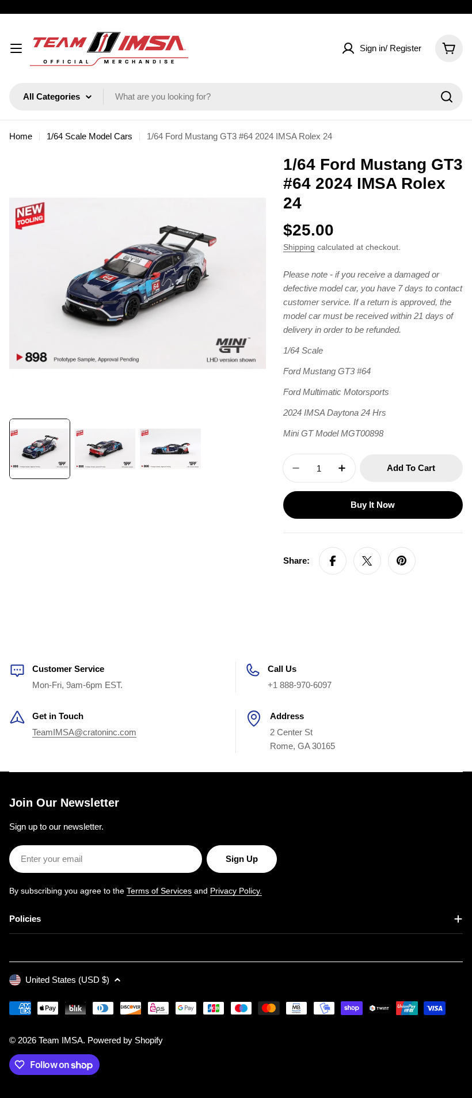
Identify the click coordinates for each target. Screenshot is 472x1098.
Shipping (299, 247)
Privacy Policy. (236, 890)
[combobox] (236, 97)
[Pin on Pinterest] (402, 561)
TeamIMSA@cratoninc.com (84, 732)
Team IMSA (61, 1040)
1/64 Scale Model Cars (89, 136)
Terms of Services (159, 890)
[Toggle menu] (16, 48)
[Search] (447, 97)
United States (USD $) (67, 980)
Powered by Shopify (125, 1040)
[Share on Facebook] (333, 561)
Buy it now (373, 505)
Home (20, 136)
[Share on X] (367, 561)
